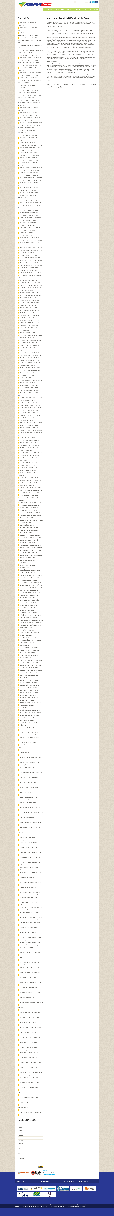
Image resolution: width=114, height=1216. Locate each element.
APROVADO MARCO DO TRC (28, 297)
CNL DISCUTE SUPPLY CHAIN (28, 222)
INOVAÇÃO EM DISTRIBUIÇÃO (28, 152)
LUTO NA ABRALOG (25, 1102)
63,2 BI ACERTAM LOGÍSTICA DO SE (30, 695)
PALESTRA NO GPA (25, 377)
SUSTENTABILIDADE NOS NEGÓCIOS (30, 1015)
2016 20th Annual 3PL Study (27, 700)
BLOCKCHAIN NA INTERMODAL (29, 220)
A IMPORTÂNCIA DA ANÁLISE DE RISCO (31, 890)
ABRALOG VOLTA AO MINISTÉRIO (29, 770)
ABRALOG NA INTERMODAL (28, 332)
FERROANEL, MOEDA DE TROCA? (29, 410)
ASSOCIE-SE (78, 9)
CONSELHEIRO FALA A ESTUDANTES (30, 480)
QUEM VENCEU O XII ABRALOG (29, 902)
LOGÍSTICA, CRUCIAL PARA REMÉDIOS (31, 555)
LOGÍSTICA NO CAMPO (26, 232)
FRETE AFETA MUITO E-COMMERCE (30, 730)
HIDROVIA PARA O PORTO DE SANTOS (31, 285)
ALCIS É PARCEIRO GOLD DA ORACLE (30, 262)
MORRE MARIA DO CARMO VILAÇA (30, 892)
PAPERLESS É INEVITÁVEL (27, 437)
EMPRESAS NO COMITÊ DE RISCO (29, 390)
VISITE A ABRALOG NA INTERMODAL (30, 227)
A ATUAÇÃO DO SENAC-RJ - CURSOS (30, 765)
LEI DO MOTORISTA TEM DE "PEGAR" (30, 985)
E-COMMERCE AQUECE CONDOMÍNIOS (31, 827)
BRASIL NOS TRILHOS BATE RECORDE (31, 935)
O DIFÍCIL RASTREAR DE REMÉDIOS (30, 710)
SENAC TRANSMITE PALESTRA (28, 682)
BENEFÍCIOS (70, 9)
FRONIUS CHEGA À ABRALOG (28, 467)
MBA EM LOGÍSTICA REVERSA (28, 1030)
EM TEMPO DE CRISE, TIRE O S (29, 680)
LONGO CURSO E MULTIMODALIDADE (31, 217)
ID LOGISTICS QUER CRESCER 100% (30, 925)
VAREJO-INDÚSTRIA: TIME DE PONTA (30, 537)
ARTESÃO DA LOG (25, 1095)
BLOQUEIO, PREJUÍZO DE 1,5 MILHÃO (30, 1050)
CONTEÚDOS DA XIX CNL (27, 717)
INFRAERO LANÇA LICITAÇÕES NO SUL (31, 272)
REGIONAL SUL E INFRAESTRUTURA (30, 482)
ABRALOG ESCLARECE (26, 420)
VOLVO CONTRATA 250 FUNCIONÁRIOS (31, 257)
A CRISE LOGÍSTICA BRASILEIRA (29, 157)
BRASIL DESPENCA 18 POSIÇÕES (29, 715)
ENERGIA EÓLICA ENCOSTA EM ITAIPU (31, 250)
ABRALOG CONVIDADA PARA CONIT (30, 737)
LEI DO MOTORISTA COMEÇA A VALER (30, 852)
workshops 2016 (24, 645)
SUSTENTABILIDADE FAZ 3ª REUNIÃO (30, 912)
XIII (21, 350)
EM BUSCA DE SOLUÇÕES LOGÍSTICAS (31, 975)
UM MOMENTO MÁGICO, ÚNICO (29, 612)
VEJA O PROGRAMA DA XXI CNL (29, 280)
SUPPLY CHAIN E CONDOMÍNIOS (29, 507)
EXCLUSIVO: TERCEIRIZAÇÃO (28, 782)
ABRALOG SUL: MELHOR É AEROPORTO (31, 547)
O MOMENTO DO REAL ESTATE (29, 342)
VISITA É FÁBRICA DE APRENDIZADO (30, 487)
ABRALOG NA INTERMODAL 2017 (29, 427)
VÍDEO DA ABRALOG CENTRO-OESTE (30, 822)
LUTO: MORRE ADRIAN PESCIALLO (30, 850)
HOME (45, 9)
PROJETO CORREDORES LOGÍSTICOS (31, 282)
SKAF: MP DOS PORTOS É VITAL (29, 1077)
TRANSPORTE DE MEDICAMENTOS (30, 147)
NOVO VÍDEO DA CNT (26, 567)
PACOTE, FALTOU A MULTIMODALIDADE (31, 810)
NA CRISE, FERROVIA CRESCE (28, 987)
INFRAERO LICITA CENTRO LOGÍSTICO (31, 660)
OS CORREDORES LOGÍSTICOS (29, 385)
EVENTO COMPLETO (26, 790)
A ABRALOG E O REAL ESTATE (28, 580)
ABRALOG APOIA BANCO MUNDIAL (29, 160)
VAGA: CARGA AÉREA (26, 460)
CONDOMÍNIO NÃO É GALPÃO (28, 637)
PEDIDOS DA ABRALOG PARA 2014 (29, 1022)
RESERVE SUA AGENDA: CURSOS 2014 (31, 1020)
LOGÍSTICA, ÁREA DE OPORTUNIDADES (31, 910)
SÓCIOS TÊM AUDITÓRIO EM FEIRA (30, 930)
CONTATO (95, 9)
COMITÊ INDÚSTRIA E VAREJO (28, 672)
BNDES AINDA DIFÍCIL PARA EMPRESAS (31, 397)
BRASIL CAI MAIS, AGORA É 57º (28, 610)
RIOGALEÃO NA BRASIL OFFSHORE (30, 405)
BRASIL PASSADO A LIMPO (27, 465)
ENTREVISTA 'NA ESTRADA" (28, 915)
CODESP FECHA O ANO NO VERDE (30, 237)
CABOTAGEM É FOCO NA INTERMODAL (31, 260)
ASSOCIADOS (87, 9)
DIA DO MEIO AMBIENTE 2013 (28, 1067)
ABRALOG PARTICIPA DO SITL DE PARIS (31, 1080)
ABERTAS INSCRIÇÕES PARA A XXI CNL (31, 247)
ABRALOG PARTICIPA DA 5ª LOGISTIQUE (31, 72)
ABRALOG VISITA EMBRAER (28, 802)
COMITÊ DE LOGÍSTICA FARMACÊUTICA (31, 812)
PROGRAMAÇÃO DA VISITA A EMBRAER (31, 835)
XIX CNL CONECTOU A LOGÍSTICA (29, 735)
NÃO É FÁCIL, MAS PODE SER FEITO (30, 615)
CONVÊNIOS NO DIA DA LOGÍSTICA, (30, 1065)
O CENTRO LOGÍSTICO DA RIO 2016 (30, 632)
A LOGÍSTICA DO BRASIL (27, 1045)
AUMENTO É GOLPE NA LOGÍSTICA (30, 367)
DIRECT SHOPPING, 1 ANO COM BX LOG (31, 520)
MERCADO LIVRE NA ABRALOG (28, 375)
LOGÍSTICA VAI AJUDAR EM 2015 (29, 900)
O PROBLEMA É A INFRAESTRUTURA (30, 582)
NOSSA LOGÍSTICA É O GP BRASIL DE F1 (31, 300)
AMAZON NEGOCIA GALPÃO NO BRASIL (31, 265)
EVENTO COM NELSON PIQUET (29, 327)
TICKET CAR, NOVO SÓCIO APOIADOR (31, 875)
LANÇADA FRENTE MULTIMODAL (29, 927)
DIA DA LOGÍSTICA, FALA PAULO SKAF (30, 1062)
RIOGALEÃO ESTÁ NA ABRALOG (29, 495)
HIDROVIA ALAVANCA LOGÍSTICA (29, 642)
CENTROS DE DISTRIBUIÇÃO (28, 887)
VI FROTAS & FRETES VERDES (28, 317)
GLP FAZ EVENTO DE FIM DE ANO (29, 477)
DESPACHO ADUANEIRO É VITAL (29, 552)
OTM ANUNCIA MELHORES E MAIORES (31, 502)
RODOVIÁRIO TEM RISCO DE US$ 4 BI (30, 1027)
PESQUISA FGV (24, 752)
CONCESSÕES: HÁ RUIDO (27, 525)
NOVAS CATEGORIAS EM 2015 (28, 897)
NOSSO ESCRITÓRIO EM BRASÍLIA (30, 1047)
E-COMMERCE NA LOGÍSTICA (28, 77)
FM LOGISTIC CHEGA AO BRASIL (29, 1042)
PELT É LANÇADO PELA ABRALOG (29, 780)
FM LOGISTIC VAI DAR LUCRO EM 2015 (31, 907)
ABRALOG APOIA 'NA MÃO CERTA (29, 762)
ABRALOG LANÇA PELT (26, 805)
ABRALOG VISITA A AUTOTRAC (28, 112)
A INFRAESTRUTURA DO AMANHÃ (29, 75)
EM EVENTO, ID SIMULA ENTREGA (29, 360)
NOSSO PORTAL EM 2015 (27, 657)
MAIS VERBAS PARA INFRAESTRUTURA (31, 702)
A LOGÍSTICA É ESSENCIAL (27, 947)
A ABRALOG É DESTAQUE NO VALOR (30, 640)
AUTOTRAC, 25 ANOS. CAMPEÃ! (29, 175)
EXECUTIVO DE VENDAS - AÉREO (29, 445)
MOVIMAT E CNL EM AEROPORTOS (30, 750)
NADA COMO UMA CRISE (27, 627)
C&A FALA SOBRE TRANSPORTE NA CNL (31, 202)
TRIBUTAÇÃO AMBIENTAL (27, 997)
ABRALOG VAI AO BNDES (27, 235)
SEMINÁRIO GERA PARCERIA (28, 760)
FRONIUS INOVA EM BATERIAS (28, 270)
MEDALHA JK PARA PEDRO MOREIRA (30, 650)
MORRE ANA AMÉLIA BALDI (27, 372)
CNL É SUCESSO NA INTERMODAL (29, 187)
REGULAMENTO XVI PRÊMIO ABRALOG (31, 287)
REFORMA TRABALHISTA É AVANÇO (30, 370)
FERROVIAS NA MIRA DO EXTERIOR (30, 922)
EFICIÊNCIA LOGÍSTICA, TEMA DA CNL (31, 1112)
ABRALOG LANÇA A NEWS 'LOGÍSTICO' (31, 57)
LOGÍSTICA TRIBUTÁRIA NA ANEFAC (30, 362)
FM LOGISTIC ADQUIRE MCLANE (29, 1052)
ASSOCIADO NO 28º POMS (27, 400)
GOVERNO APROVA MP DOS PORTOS (30, 1070)
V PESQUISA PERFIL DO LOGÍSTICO (30, 972)
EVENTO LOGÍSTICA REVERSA (28, 1032)
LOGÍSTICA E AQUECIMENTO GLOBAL (30, 937)
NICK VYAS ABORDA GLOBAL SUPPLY (30, 355)
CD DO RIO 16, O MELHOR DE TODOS (30, 535)
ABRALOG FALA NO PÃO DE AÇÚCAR (30, 625)
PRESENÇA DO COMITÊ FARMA (29, 510)
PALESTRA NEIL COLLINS (27, 755)
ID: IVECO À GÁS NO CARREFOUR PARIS (31, 407)
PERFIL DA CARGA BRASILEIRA (28, 462)
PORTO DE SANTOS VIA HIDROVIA (29, 345)
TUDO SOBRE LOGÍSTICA (27, 485)
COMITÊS (56, 9)
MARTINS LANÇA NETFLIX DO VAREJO (31, 422)
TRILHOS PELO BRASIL (26, 635)
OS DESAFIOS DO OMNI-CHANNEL (29, 387)
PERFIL (50, 9)
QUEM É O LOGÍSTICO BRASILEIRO (30, 570)
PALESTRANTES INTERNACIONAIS (29, 970)
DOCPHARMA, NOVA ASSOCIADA (29, 662)
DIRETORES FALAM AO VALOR (28, 617)
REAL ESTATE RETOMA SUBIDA (29, 530)
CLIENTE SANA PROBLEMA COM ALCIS (31, 670)
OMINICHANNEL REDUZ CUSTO (29, 192)
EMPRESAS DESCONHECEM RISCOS (30, 872)
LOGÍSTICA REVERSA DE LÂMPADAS (30, 862)
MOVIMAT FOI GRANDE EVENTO (29, 527)
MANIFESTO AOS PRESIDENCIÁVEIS (30, 920)
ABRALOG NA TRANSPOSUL (28, 382)
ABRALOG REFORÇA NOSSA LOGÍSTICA (31, 1012)
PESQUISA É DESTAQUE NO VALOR (30, 440)
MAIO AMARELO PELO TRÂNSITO (29, 867)
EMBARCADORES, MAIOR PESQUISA (30, 757)
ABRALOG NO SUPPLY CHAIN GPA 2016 (31, 515)
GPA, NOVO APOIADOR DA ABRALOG (30, 592)
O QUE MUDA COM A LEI (27, 877)
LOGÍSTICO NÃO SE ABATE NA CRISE (30, 665)
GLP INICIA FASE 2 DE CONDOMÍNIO (30, 170)
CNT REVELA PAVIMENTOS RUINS (29, 352)
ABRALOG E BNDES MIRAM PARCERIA (30, 180)
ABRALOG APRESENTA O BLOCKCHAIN (31, 315)
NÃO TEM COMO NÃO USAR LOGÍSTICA (31, 905)
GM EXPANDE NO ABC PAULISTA (29, 252)
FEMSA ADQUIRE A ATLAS (27, 705)
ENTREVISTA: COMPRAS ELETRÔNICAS (31, 917)
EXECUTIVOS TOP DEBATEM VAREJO (30, 550)
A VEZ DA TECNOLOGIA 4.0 (27, 532)
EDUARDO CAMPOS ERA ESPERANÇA (30, 942)
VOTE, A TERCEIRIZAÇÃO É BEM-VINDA (31, 840)
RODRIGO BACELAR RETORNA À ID (30, 457)
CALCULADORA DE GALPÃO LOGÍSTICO (31, 167)
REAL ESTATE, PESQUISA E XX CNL (30, 577)
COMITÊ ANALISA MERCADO (28, 470)
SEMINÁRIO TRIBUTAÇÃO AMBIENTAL (30, 992)
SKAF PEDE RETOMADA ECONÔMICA (30, 600)
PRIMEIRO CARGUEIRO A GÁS (28, 847)
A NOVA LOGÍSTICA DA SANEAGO (29, 655)
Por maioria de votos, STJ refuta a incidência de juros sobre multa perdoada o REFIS (29, 40)
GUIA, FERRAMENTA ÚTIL (27, 785)
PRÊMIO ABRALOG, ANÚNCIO (28, 842)
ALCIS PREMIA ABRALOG (27, 677)
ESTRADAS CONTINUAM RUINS (29, 690)
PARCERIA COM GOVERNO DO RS (29, 722)
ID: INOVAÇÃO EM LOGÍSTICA (28, 402)
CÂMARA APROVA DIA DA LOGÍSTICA (30, 1097)
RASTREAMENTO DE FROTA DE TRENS (31, 380)
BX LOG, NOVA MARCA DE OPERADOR (31, 622)
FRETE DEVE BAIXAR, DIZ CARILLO (30, 492)
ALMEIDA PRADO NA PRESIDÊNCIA (30, 292)
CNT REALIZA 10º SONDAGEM (28, 55)
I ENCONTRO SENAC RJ (27, 522)
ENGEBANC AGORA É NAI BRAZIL (29, 267)
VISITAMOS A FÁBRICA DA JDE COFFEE (31, 490)
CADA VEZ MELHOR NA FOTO (28, 1057)
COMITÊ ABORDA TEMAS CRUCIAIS (30, 965)
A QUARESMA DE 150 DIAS (27, 995)
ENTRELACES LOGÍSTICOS (27, 347)
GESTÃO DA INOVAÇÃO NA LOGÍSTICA (31, 145)
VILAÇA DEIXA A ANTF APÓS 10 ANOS (30, 982)
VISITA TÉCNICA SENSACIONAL (29, 795)
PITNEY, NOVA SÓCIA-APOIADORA (29, 647)
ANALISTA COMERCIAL (26, 450)
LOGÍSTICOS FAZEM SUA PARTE (29, 740)
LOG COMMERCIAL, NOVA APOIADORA (31, 415)
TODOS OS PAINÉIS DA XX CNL (28, 542)
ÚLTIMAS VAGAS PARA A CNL (28, 225)
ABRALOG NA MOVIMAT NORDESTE (30, 1085)
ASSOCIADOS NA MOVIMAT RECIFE (30, 697)
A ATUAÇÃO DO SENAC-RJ (27, 767)
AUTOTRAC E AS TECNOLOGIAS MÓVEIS (31, 200)
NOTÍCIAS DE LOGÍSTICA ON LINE (29, 962)
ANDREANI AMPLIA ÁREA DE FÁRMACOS (31, 312)
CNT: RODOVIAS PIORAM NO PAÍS (29, 310)
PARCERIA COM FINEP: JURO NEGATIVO (31, 1055)
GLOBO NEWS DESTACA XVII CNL (29, 1040)
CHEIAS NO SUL (24, 707)
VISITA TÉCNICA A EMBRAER (28, 837)
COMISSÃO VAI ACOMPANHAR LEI (29, 1087)
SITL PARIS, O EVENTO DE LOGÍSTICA (30, 1017)
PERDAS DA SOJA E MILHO (27, 817)
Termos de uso (43, 1205)
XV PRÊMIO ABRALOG (26, 330)
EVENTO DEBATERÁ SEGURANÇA (29, 950)
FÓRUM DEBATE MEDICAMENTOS (29, 142)
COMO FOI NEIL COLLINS (27, 727)
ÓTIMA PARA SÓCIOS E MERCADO (29, 675)
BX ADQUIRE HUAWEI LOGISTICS (29, 322)
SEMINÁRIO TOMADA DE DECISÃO (29, 1082)
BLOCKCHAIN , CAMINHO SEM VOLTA (30, 65)
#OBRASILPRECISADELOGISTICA (29, 150)
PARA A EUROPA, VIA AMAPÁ (28, 365)
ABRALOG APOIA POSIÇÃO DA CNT (30, 307)
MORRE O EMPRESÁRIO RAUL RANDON (31, 240)
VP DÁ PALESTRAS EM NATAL (28, 605)
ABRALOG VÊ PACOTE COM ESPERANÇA (31, 545)
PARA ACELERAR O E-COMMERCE (29, 190)
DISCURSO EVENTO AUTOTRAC (29, 325)
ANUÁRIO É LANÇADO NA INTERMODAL (31, 430)
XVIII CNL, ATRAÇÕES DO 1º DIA (29, 940)
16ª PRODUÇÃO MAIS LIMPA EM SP (30, 320)
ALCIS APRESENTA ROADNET (28, 652)
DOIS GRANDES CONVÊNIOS (28, 1100)
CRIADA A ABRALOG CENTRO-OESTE (30, 820)
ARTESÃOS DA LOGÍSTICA (27, 630)
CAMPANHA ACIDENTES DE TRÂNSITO (31, 895)
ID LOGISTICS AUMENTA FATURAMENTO (31, 885)
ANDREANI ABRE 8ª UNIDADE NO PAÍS (30, 1000)
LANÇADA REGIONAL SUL (27, 720)
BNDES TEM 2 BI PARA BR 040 (28, 932)
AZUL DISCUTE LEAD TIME (27, 230)
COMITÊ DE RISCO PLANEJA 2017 (29, 425)
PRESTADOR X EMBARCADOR (28, 607)
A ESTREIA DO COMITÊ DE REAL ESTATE (31, 620)
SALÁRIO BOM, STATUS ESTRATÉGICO (31, 1115)
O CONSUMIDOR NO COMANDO (29, 212)
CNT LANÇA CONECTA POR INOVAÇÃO (31, 177)
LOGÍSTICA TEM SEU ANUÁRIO (28, 687)
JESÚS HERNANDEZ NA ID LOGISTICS (30, 857)
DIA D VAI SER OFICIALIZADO (28, 742)
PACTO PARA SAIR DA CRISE (28, 602)
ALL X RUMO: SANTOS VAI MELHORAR (31, 880)
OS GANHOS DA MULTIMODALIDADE (30, 210)
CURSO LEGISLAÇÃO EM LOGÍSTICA (30, 1110)
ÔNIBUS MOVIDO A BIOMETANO (29, 870)
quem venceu (23, 1060)
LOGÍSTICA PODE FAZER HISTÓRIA (30, 540)
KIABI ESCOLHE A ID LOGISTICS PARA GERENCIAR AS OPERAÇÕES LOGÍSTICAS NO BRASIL (29, 103)
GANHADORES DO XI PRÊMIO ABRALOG (31, 1025)
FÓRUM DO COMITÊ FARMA (28, 775)
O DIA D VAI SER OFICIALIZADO (29, 732)
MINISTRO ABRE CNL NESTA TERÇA (30, 787)
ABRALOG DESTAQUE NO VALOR (29, 967)
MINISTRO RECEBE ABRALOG (28, 815)
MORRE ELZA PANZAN (26, 517)
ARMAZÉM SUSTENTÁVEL (27, 855)
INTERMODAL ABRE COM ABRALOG (30, 215)
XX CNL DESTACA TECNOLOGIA (29, 557)
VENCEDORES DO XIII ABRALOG (29, 667)
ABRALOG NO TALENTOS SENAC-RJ (30, 692)
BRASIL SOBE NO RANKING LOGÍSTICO (31, 585)
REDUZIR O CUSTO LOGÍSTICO (29, 572)
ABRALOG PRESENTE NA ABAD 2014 (30, 952)
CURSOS (63, 9)
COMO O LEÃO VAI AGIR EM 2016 (29, 685)
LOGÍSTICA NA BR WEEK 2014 (28, 960)
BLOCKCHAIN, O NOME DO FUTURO (30, 302)
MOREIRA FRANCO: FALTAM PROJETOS (31, 575)
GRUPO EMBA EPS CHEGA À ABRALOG (31, 122)
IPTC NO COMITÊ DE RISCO (28, 417)
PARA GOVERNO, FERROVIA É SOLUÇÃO (31, 1075)
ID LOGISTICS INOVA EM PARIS (28, 255)
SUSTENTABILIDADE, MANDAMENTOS (30, 860)
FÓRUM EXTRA (24, 725)
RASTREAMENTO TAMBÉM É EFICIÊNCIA (31, 1002)
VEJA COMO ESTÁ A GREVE (28, 845)
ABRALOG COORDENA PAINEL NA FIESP (31, 1072)
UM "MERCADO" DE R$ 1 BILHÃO (29, 590)
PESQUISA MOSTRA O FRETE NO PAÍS (31, 452)
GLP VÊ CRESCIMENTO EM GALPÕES (30, 295)
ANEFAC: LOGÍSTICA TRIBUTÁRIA (29, 357)
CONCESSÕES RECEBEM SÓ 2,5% (29, 945)
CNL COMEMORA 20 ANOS (27, 565)
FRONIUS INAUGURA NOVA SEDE (29, 172)
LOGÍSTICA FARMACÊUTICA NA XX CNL (31, 587)
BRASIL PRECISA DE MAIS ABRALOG (30, 807)
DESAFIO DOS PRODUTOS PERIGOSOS (31, 340)
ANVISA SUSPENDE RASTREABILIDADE (31, 712)
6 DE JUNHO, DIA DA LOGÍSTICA (29, 412)
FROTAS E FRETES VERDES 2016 (29, 505)
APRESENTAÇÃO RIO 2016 (27, 597)
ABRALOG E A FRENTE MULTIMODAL (30, 1035)
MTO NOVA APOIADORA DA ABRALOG (30, 1010)
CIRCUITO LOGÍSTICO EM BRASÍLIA (30, 777)
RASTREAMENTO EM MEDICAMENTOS (31, 772)
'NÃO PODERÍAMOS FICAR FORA (29, 455)
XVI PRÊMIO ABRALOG (26, 290)
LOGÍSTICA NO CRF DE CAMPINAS (29, 305)
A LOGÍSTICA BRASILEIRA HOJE (29, 595)
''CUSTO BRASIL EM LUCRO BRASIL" (30, 1037)
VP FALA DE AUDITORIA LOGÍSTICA (30, 512)
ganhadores (23, 990)
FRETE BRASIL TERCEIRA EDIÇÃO (29, 155)
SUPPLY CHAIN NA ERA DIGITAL (29, 135)
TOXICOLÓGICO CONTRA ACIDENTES (30, 882)
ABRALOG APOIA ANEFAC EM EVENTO (30, 442)
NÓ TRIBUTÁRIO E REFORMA (28, 865)
